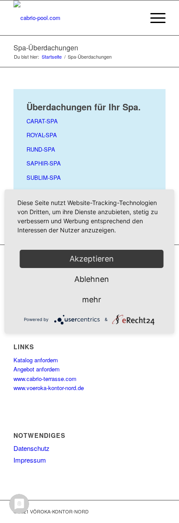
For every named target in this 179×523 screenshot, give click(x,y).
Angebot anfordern (36, 369)
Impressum (29, 459)
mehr (91, 299)
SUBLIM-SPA (44, 177)
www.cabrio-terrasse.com (44, 378)
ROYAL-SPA (42, 135)
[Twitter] (159, 511)
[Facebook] (132, 511)
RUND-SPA (41, 149)
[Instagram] (145, 511)
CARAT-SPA (42, 121)
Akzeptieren (92, 258)
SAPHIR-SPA (44, 163)
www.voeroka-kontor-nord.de (48, 388)
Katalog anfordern (35, 360)
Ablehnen (91, 279)
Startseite (52, 56)
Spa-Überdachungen (45, 48)
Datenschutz (31, 448)
